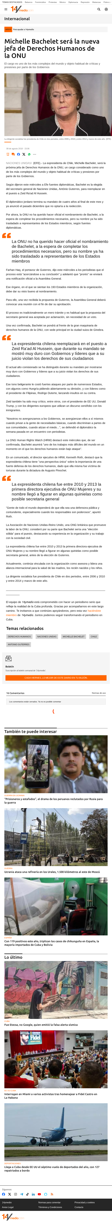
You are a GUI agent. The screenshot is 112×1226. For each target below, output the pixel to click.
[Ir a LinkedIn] (34, 1194)
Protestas (53, 2)
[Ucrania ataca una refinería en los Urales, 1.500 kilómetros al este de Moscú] (56, 837)
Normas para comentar (49, 1202)
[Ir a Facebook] (4, 1194)
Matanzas (96, 2)
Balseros (28, 2)
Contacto (79, 1207)
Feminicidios (40, 2)
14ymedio (7, 1202)
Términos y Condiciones (50, 1207)
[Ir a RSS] (52, 1194)
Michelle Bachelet (73, 636)
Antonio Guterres (18, 644)
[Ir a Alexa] (46, 1194)
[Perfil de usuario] (106, 9)
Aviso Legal (8, 1207)
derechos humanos (19, 636)
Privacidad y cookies (85, 1202)
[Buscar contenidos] (99, 9)
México (63, 2)
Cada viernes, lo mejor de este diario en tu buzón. (56, 678)
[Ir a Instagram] (16, 1194)
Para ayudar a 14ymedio (23, 29)
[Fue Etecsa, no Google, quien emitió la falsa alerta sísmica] (56, 990)
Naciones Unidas (46, 636)
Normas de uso (99, 693)
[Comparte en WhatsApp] (29, 154)
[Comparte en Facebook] (18, 154)
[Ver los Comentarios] (13, 154)
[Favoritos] (8, 154)
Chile (94, 636)
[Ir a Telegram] (22, 1194)
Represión (85, 2)
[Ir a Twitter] (10, 1194)
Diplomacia (73, 2)
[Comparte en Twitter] (24, 154)
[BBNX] (13, 1217)
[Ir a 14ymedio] (23, 9)
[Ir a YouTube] (40, 1194)
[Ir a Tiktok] (28, 1194)
